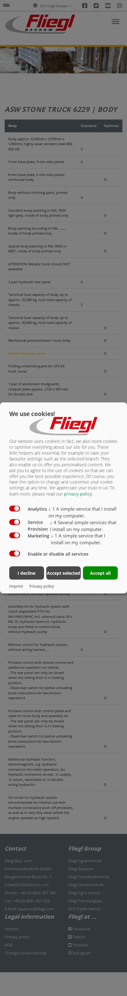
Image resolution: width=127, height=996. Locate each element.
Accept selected (63, 573)
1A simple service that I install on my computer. (82, 512)
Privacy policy (41, 586)
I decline (26, 573)
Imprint (16, 586)
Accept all (100, 573)
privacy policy (78, 494)
